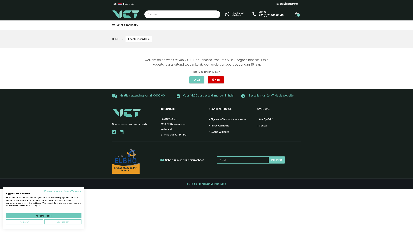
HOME (115, 39)
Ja (198, 79)
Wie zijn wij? (266, 119)
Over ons (263, 109)
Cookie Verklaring (220, 131)
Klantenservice (220, 109)
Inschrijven (276, 160)
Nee (217, 79)
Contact (263, 125)
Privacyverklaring (220, 125)
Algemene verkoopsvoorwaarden (229, 119)
